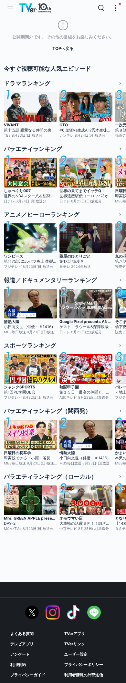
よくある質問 (22, 633)
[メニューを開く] (10, 8)
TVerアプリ (74, 633)
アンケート (20, 654)
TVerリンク (74, 643)
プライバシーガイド (27, 674)
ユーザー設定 (76, 654)
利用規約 (18, 664)
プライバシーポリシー (83, 664)
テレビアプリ (22, 643)
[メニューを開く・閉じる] (115, 8)
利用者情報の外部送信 (83, 674)
